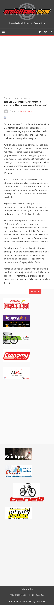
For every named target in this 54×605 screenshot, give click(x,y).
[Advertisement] (27, 415)
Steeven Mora (26, 111)
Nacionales (25, 98)
